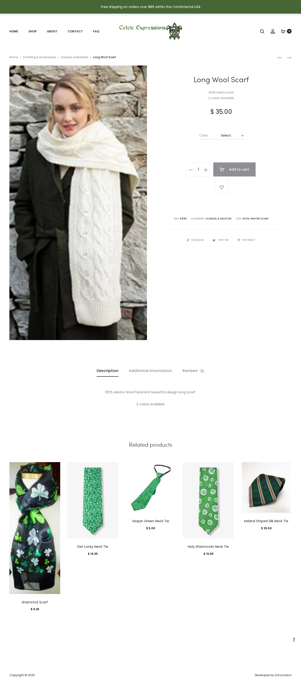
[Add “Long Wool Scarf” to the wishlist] (222, 187)
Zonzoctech (283, 675)
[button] (191, 169)
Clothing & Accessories (39, 57)
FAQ (96, 31)
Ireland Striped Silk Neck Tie (266, 521)
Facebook (197, 240)
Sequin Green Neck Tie (150, 521)
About (52, 31)
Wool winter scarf (255, 218)
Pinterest (248, 240)
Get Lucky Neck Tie (92, 546)
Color (203, 135)
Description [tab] (108, 370)
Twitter (224, 240)
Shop (32, 31)
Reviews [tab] (192, 370)
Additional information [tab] (150, 370)
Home (13, 31)
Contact (75, 31)
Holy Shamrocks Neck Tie (208, 546)
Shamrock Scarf (35, 602)
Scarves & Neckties (74, 57)
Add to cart (238, 169)
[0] (283, 31)
